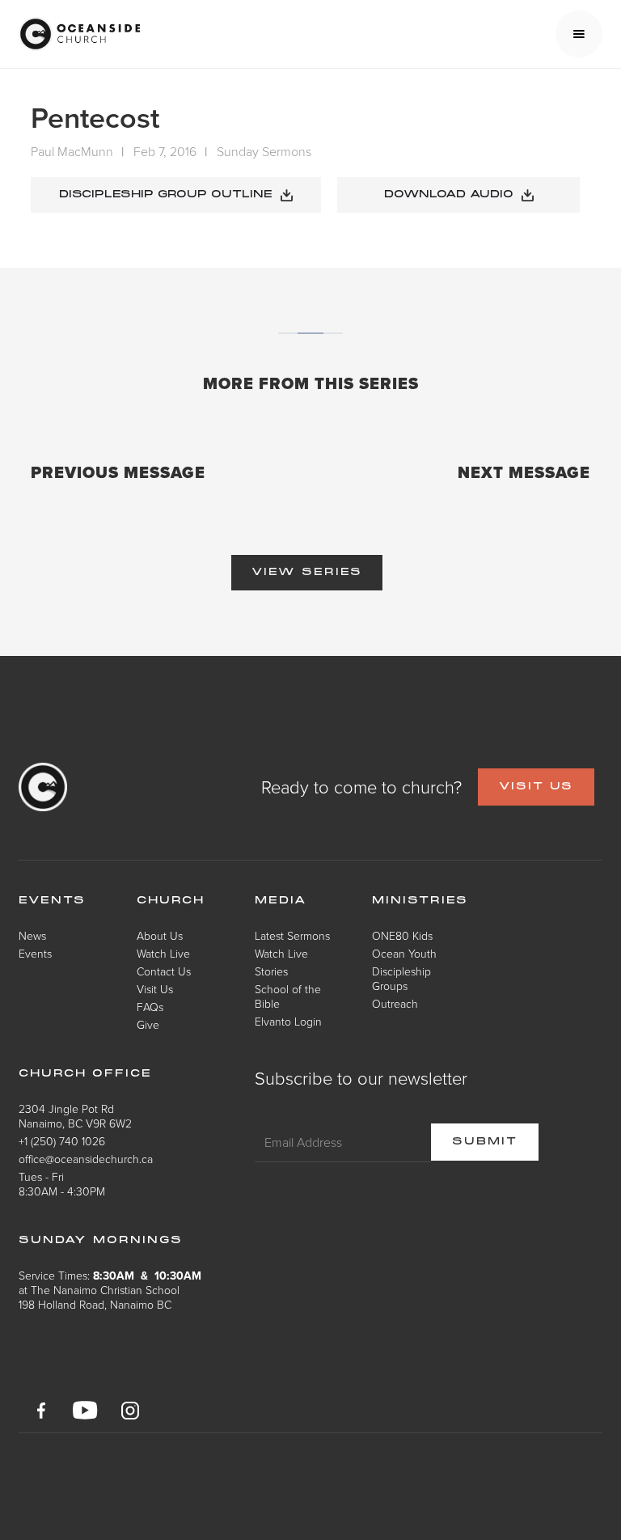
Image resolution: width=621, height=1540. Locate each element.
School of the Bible (288, 996)
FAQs (150, 1006)
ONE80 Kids (402, 935)
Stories (271, 971)
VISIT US (536, 787)
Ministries (420, 901)
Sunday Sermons (264, 151)
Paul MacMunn (72, 151)
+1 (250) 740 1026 (62, 1141)
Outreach (395, 1003)
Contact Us (164, 971)
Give (148, 1024)
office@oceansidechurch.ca (86, 1158)
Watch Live (163, 953)
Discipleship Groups (401, 978)
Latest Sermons (292, 935)
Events (35, 953)
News (32, 935)
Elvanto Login (288, 1021)
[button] (579, 34)
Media (281, 901)
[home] (79, 34)
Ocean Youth (404, 953)
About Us (160, 935)
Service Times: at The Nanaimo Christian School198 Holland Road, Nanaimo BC (110, 1289)
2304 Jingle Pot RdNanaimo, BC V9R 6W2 (75, 1116)
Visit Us (155, 988)
